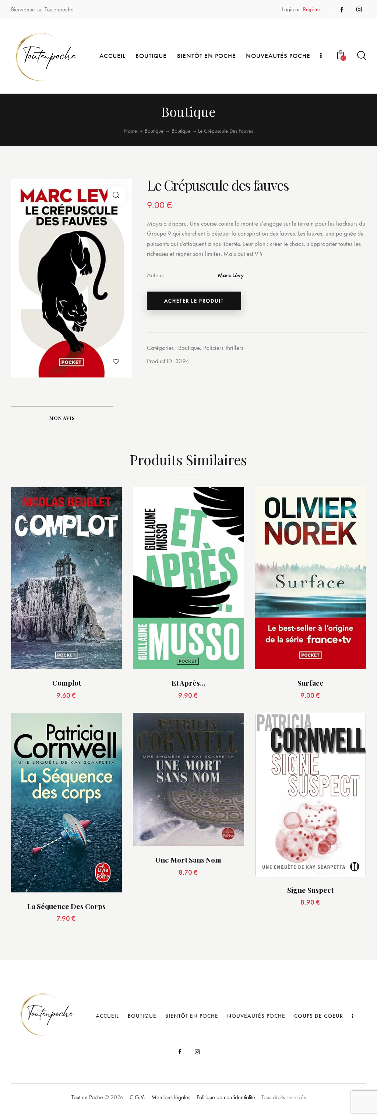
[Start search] (361, 55)
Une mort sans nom (188, 859)
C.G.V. (137, 1097)
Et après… (188, 682)
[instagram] (359, 10)
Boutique (154, 131)
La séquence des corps (66, 906)
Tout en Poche (87, 1097)
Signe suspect (310, 890)
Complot (66, 682)
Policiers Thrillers (223, 348)
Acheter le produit (194, 300)
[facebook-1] (342, 10)
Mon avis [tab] (62, 418)
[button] (116, 195)
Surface (310, 682)
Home (130, 131)
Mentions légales (170, 1097)
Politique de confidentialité (226, 1097)
